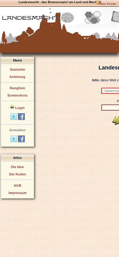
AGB (17, 185)
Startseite (17, 69)
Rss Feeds (108, 3)
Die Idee (17, 167)
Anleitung (17, 77)
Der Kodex (17, 174)
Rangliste (17, 88)
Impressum (18, 193)
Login (20, 108)
